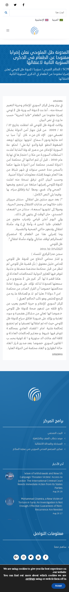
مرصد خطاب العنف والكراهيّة (48, 438)
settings (30, 579)
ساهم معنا (60, 547)
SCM (66, 69)
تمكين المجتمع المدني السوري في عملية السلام (38, 449)
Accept (58, 586)
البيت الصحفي (55, 433)
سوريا (37, 69)
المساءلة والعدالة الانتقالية (49, 444)
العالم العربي (51, 69)
